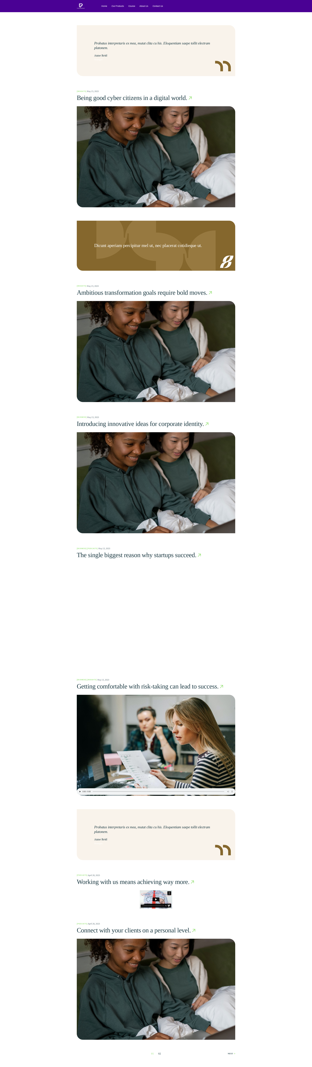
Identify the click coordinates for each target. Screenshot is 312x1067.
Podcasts (92, 548)
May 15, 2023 (93, 91)
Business (82, 417)
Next (230, 1054)
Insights (82, 91)
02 (159, 1053)
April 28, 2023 (94, 875)
